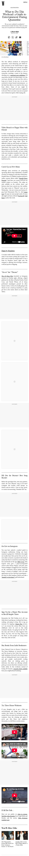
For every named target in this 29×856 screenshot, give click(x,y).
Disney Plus (18, 624)
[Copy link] (16, 37)
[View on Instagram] (14, 341)
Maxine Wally (15, 31)
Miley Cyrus (20, 562)
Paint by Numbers (8, 251)
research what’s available (20, 669)
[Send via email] (20, 37)
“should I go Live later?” (8, 577)
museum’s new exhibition (17, 75)
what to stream (22, 814)
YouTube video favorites (8, 816)
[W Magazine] (3, 3)
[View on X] (14, 529)
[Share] (9, 37)
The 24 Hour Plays (7, 276)
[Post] (12, 37)
